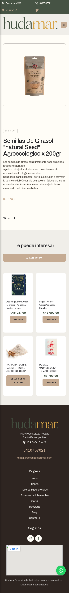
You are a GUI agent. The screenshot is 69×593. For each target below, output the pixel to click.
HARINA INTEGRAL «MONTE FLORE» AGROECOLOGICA (16, 367)
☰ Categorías (34, 257)
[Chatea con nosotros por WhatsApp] (61, 570)
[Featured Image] (18, 285)
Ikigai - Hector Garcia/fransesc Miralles (47, 304)
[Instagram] (30, 538)
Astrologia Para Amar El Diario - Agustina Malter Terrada (17, 304)
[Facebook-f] (38, 538)
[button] (11, 3)
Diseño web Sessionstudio (34, 585)
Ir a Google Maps (36, 442)
